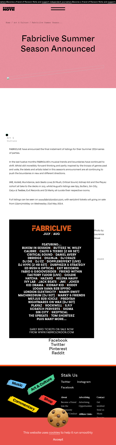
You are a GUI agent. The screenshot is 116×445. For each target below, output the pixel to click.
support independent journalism (57, 1)
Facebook (58, 340)
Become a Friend (68, 402)
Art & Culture (21, 22)
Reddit (58, 353)
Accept (58, 439)
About (64, 397)
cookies (54, 432)
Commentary (24, 404)
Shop (48, 400)
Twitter (58, 344)
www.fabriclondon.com (50, 199)
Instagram (84, 382)
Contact (101, 397)
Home (8, 22)
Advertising (84, 397)
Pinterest (58, 349)
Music (17, 384)
